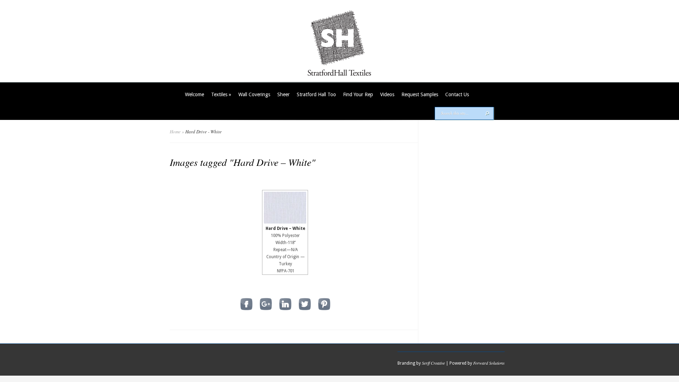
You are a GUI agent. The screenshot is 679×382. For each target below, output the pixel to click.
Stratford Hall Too (316, 94)
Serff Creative (433, 363)
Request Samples (419, 94)
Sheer (283, 94)
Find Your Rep (358, 94)
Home (175, 131)
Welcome (194, 94)
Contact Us (457, 94)
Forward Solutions (489, 363)
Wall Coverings (254, 94)
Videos (387, 94)
